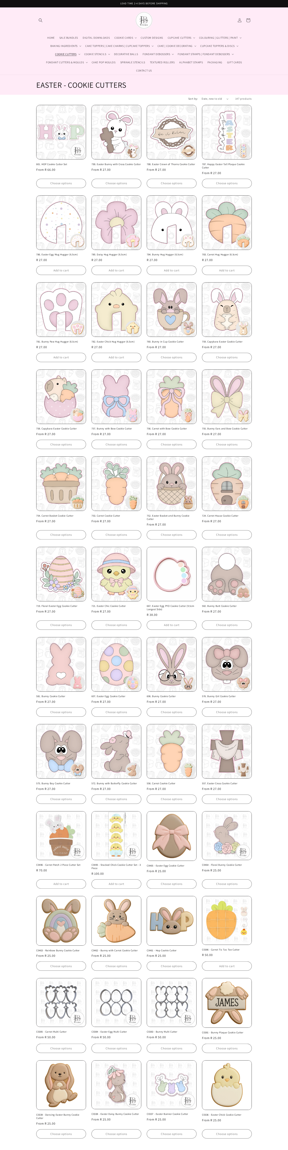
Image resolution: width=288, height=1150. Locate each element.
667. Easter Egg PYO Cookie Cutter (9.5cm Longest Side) (170, 608)
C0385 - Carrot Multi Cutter (51, 1031)
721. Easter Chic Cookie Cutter (108, 606)
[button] (40, 20)
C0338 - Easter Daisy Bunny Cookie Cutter (115, 1114)
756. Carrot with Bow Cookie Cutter (167, 428)
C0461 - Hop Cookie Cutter (162, 950)
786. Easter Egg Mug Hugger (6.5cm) (57, 254)
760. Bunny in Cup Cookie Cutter (165, 341)
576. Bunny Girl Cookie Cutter (218, 696)
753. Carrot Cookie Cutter (105, 515)
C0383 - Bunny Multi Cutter (162, 1031)
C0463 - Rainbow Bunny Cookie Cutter (58, 950)
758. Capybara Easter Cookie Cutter (56, 428)
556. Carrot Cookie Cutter (161, 783)
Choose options (61, 183)
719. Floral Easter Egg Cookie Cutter (56, 606)
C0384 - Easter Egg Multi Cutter (109, 1031)
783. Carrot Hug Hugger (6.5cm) (220, 254)
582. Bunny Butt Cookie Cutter (219, 606)
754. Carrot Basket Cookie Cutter (54, 515)
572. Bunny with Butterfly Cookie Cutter (114, 783)
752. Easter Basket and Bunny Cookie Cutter (168, 517)
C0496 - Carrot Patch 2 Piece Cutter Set (58, 865)
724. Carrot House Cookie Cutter (220, 515)
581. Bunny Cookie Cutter (50, 696)
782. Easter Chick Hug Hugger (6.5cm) (113, 341)
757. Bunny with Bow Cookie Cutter (111, 428)
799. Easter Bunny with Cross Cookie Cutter (116, 164)
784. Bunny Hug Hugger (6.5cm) (165, 254)
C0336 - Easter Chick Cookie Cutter (221, 1114)
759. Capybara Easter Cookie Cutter (222, 341)
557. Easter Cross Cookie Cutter (219, 783)
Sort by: (193, 98)
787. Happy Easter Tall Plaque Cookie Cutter (223, 166)
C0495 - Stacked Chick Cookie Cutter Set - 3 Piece (116, 866)
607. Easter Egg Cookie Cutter (108, 696)
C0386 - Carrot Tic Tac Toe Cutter (221, 949)
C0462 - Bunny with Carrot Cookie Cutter (114, 950)
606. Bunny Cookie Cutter (161, 696)
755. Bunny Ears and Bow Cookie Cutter (224, 428)
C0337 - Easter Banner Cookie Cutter (167, 1114)
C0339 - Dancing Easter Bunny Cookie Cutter (57, 1116)
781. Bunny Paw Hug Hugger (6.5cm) (57, 341)
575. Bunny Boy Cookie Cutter (53, 783)
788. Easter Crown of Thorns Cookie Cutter (171, 164)
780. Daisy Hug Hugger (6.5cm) (109, 254)
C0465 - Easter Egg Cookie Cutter (165, 865)
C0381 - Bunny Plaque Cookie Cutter (222, 1032)
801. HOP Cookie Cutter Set (51, 164)
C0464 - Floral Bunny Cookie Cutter (222, 865)
